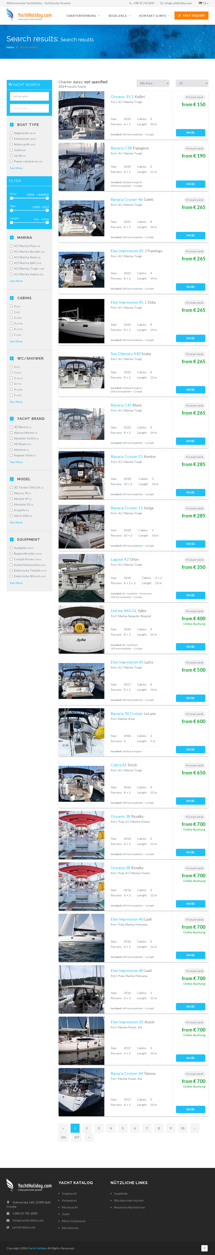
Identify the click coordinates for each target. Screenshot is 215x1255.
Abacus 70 (22, 493)
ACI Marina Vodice (29, 274)
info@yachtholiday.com (178, 3)
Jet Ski (20, 155)
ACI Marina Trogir (29, 268)
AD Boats (22, 444)
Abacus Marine (26, 432)
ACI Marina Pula (27, 246)
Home (10, 47)
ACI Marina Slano (27, 257)
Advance (21, 449)
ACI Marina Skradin (29, 251)
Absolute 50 (23, 504)
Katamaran (25, 138)
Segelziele (118, 15)
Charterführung (81, 15)
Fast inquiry (194, 15)
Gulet (20, 150)
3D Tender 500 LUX (29, 487)
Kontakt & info (153, 15)
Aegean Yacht (25, 455)
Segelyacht (25, 133)
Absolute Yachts (26, 438)
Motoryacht (24, 144)
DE (204, 3)
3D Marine (23, 427)
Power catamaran (28, 161)
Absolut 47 (23, 498)
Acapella (21, 510)
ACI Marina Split (28, 263)
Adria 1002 (23, 515)
